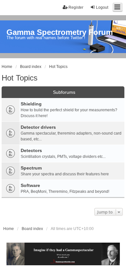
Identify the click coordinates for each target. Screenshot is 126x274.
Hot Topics (19, 77)
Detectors (31, 150)
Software (30, 185)
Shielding (31, 103)
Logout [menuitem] (102, 7)
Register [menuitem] (75, 7)
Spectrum (31, 167)
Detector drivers (38, 127)
